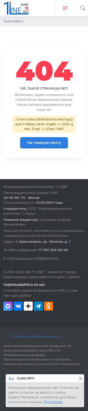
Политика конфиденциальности (35, 336)
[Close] (80, 378)
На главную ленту (44, 143)
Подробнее (53, 402)
